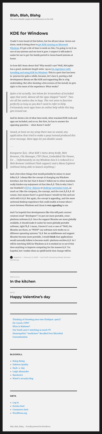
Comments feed (20, 409)
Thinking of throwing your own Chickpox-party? (37, 319)
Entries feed (18, 406)
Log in (16, 402)
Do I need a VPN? (21, 323)
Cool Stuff (44, 257)
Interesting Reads (56, 257)
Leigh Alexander (21, 371)
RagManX (18, 257)
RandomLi (18, 375)
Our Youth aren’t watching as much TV (32, 330)
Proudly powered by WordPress (38, 427)
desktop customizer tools (55, 188)
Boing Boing (19, 361)
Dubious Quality (20, 364)
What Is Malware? (21, 326)
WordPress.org (20, 413)
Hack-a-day (19, 368)
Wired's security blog (23, 378)
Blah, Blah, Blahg (25, 15)
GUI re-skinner (32, 188)
